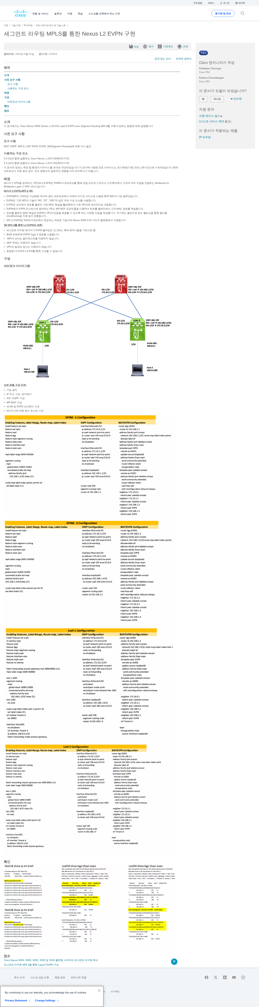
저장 (136, 46)
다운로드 (168, 46)
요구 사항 (12, 84)
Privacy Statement (16, 1000)
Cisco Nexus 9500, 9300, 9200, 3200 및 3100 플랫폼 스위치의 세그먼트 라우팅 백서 (51, 960)
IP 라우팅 (205, 137)
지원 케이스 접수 (209, 115)
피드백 (237, 98)
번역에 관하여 (183, 58)
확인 (6, 106)
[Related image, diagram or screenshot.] (89, 378)
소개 (6, 75)
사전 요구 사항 (12, 79)
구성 (6, 97)
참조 (6, 110)
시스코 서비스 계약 (212, 121)
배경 (6, 92)
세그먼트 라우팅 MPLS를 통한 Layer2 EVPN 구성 (31, 964)
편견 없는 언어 (163, 58)
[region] (52, 996)
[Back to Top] (174, 962)
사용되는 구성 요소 (18, 88)
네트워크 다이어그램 (18, 101)
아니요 (217, 98)
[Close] (99, 990)
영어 (151, 46)
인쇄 (185, 46)
